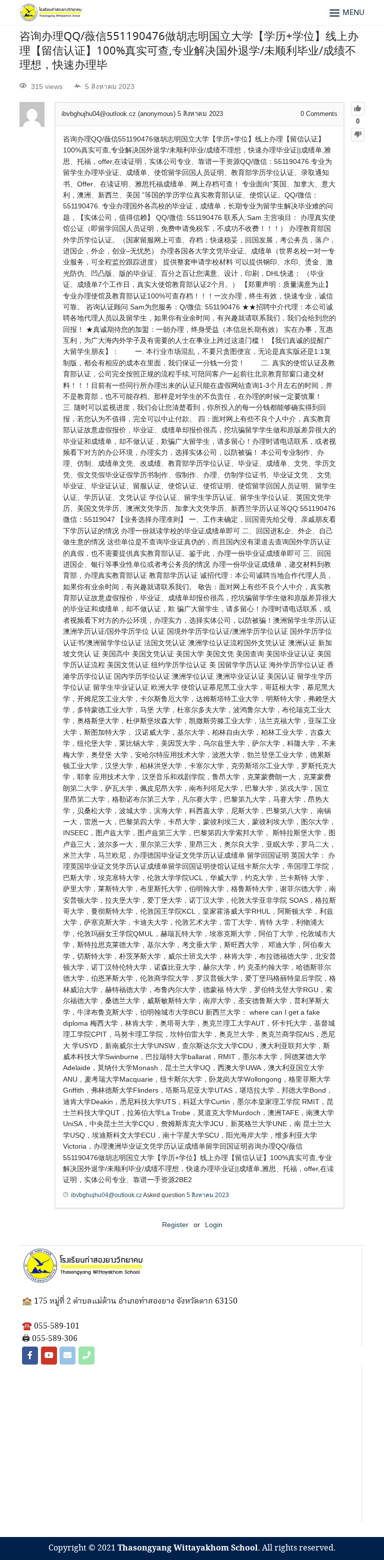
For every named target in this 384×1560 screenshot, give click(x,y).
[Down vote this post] (357, 134)
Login (213, 1225)
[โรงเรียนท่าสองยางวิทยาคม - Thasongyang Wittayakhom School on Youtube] (49, 1356)
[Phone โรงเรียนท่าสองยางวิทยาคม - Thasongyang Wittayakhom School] (86, 1356)
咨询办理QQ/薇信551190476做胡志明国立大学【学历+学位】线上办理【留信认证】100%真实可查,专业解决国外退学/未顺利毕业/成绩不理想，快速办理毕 (189, 51)
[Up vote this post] (357, 108)
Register (175, 1225)
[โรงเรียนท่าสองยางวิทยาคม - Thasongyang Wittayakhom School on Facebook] (30, 1356)
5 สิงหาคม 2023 (207, 1195)
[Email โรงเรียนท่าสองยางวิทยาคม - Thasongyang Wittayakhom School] (68, 1356)
